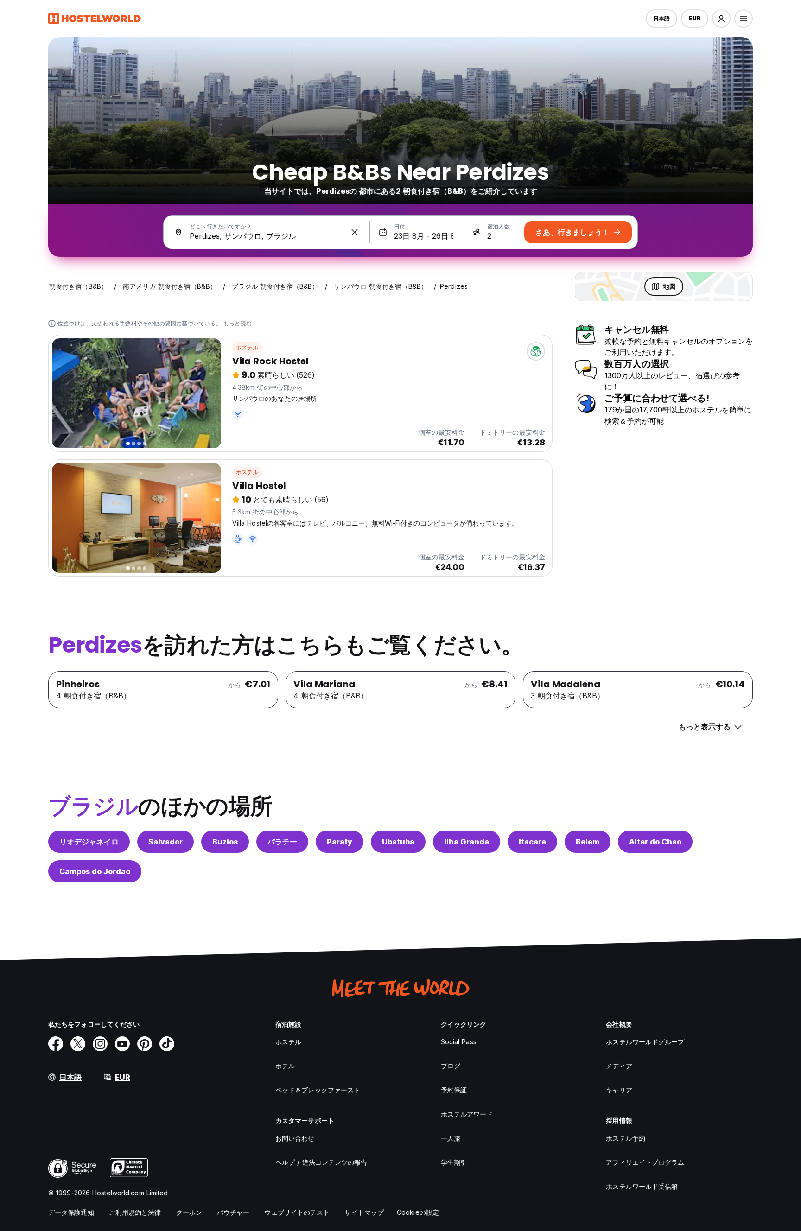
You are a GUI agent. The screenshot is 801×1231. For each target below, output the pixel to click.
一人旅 (450, 1138)
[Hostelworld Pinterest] (144, 1043)
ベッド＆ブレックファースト (317, 1090)
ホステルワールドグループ (645, 1042)
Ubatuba (398, 841)
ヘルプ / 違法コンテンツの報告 (321, 1162)
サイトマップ (364, 1212)
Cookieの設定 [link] (418, 1212)
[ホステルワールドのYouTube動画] (122, 1043)
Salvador (165, 841)
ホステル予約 (625, 1138)
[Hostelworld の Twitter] (77, 1043)
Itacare (532, 841)
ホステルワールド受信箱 (642, 1186)
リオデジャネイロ (89, 841)
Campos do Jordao (94, 871)
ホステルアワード (467, 1114)
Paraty (339, 841)
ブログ (450, 1066)
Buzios (225, 841)
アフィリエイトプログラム (645, 1162)
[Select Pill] (721, 18)
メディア (619, 1066)
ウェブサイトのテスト (297, 1212)
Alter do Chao (655, 841)
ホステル (247, 347)
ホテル (285, 1066)
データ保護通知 (71, 1212)
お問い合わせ (295, 1138)
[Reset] (354, 232)
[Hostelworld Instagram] (100, 1043)
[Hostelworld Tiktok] (166, 1043)
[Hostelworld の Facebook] (55, 1043)
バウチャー (233, 1212)
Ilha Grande (466, 841)
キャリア (619, 1090)
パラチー (282, 841)
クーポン (189, 1212)
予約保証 (454, 1090)
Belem (587, 841)
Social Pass (459, 1042)
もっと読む (237, 323)
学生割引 (454, 1162)
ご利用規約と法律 (135, 1212)
